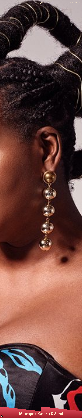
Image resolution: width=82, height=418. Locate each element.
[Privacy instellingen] (2, 416)
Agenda (71, 2)
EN (76, 2)
